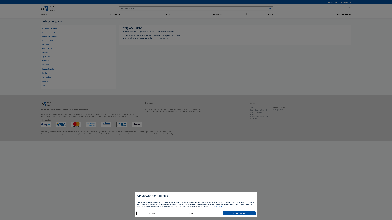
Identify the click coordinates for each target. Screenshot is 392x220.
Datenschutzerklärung (215, 206)
